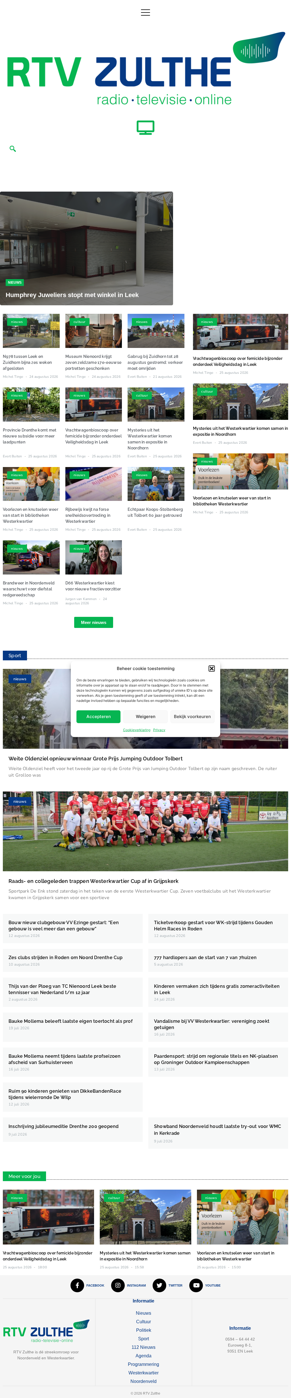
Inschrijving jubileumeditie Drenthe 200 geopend (64, 1126)
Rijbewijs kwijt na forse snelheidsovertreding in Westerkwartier (88, 515)
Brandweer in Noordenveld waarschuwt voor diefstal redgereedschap (29, 589)
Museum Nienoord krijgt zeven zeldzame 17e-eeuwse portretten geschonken (93, 362)
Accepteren (98, 716)
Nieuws (15, 283)
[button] (212, 668)
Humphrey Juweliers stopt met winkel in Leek (72, 294)
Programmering (143, 1364)
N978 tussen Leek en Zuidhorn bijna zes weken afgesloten (27, 362)
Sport (143, 1338)
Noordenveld (143, 1381)
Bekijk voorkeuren (192, 716)
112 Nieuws (143, 1347)
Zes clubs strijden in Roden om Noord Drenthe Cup (66, 957)
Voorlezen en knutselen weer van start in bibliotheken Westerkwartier (30, 515)
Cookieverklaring (136, 729)
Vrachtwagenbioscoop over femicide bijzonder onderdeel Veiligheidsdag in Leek (93, 436)
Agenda (143, 1355)
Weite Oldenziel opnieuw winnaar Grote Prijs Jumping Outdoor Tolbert (96, 759)
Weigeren (145, 716)
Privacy (159, 729)
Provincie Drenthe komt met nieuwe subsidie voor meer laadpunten (30, 436)
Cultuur (143, 1321)
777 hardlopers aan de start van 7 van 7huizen (205, 957)
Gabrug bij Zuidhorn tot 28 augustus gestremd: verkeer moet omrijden (155, 362)
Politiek (143, 1330)
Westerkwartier (143, 1372)
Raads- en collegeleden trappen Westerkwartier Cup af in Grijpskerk (94, 881)
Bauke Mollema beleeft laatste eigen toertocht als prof (71, 1021)
